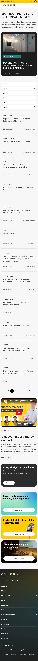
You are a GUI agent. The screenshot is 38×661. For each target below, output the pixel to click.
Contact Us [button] (4, 638)
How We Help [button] (5, 595)
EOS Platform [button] (5, 605)
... (23, 390)
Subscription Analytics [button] (8, 614)
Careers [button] (3, 600)
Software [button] (4, 610)
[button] (7, 1)
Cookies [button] (13, 654)
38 (26, 390)
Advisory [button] (4, 619)
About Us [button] (4, 586)
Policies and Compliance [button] (26, 654)
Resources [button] (4, 633)
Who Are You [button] (5, 591)
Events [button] (3, 629)
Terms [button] (6, 654)
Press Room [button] (5, 624)
